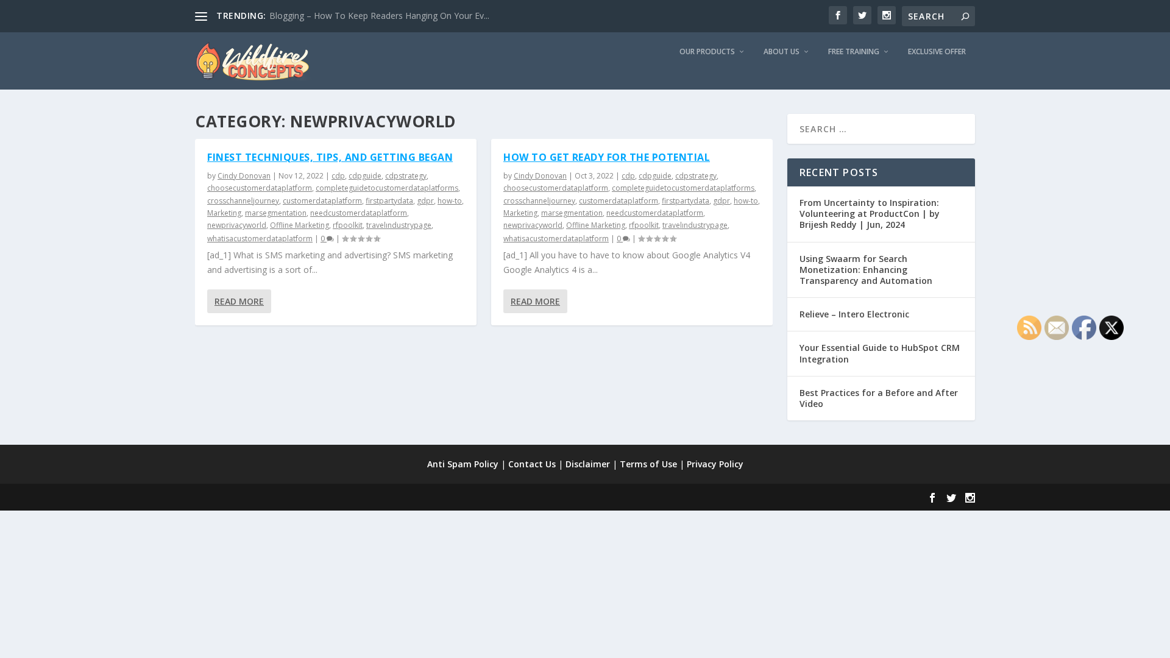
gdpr (425, 201)
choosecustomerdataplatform (259, 188)
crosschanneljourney (243, 201)
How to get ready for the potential (606, 157)
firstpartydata (389, 201)
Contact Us (532, 464)
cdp (338, 176)
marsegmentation (276, 213)
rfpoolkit (348, 225)
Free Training (853, 52)
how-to (450, 201)
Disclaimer (588, 464)
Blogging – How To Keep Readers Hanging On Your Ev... (379, 15)
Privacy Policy (715, 464)
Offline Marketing (299, 225)
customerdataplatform (322, 201)
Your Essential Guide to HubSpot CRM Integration (880, 353)
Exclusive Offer (937, 52)
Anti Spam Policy (462, 464)
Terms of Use (648, 464)
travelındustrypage (398, 225)
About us (782, 52)
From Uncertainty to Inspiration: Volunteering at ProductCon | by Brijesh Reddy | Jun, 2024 (870, 213)
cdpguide (365, 176)
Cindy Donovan (244, 176)
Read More (239, 301)
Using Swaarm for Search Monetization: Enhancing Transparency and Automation (866, 269)
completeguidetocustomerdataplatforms (387, 188)
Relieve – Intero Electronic (854, 314)
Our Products (707, 52)
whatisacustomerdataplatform (260, 238)
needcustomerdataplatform (358, 213)
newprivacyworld (236, 225)
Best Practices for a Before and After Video (879, 398)
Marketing (224, 213)
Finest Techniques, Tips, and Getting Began (330, 157)
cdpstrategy (406, 176)
